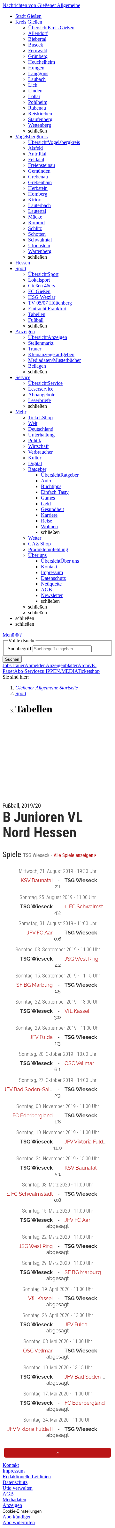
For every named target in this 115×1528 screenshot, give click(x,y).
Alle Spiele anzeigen (74, 855)
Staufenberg (40, 119)
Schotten (37, 234)
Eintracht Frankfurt (47, 308)
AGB (46, 589)
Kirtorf (35, 199)
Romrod (36, 222)
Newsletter (52, 595)
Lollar (34, 96)
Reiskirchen (40, 113)
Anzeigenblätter (62, 665)
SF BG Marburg (34, 985)
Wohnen (49, 526)
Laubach (37, 79)
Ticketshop (89, 671)
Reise (46, 520)
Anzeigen (12, 1505)
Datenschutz (53, 578)
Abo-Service (27, 671)
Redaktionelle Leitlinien (27, 1476)
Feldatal (36, 159)
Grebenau (38, 176)
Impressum (52, 572)
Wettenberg (39, 125)
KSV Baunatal (37, 880)
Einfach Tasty (55, 492)
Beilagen (37, 366)
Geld (46, 503)
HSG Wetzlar (41, 297)
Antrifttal (37, 153)
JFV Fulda (41, 1037)
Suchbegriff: (20, 648)
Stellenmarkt (40, 343)
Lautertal (37, 211)
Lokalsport (39, 280)
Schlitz (35, 228)
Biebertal (37, 39)
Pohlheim (37, 102)
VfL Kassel (77, 1011)
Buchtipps (51, 486)
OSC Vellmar (79, 1063)
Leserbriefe (39, 400)
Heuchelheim (41, 62)
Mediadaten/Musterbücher (54, 360)
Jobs (7, 665)
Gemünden (39, 171)
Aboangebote (41, 394)
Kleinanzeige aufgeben (51, 354)
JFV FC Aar (40, 933)
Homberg (37, 194)
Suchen (12, 659)
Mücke (35, 217)
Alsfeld (35, 148)
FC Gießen (39, 291)
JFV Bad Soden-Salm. (29, 1089)
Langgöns (38, 73)
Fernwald (37, 50)
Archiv (85, 665)
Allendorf (38, 33)
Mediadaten (14, 1499)
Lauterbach (39, 205)
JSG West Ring (81, 959)
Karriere (49, 515)
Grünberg (38, 56)
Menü (8, 635)
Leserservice (40, 389)
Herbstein (38, 188)
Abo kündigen (17, 1516)
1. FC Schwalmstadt (88, 907)
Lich (32, 85)
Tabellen (36, 314)
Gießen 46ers (41, 285)
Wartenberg (39, 251)
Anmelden (35, 665)
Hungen (36, 67)
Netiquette (51, 584)
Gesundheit (52, 509)
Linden (35, 90)
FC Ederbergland (32, 1116)
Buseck (35, 44)
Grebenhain (40, 182)
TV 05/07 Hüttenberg (50, 303)
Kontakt (49, 566)
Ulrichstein (39, 245)
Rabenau (37, 108)
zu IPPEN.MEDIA (59, 671)
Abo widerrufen (19, 1522)
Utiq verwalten (18, 1488)
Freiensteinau (41, 165)
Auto (46, 480)
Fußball (35, 320)
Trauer (34, 348)
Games (48, 498)
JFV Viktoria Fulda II (87, 1142)
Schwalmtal (40, 239)
